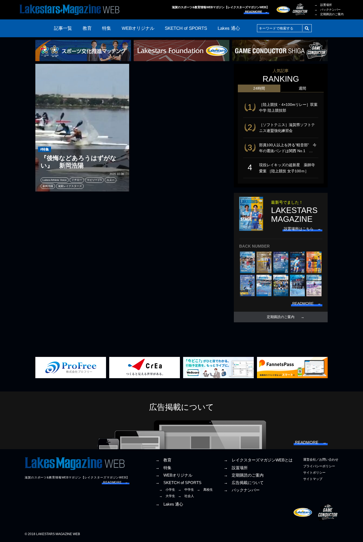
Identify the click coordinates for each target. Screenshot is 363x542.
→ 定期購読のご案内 (329, 14)
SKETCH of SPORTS (186, 28)
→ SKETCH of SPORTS (178, 483)
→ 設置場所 (323, 4)
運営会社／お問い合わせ (320, 459)
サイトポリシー (314, 472)
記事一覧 (63, 28)
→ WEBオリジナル (173, 475)
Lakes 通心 (229, 28)
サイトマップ (312, 479)
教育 (87, 28)
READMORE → (256, 11)
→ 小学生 (167, 489)
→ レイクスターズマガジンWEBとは (258, 460)
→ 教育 (163, 460)
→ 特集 (163, 468)
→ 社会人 (186, 496)
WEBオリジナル (138, 28)
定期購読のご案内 (280, 317)
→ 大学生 (167, 496)
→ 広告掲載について (244, 483)
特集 (106, 28)
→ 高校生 (205, 489)
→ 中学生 (186, 489)
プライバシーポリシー (319, 466)
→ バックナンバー (327, 9)
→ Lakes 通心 (169, 504)
